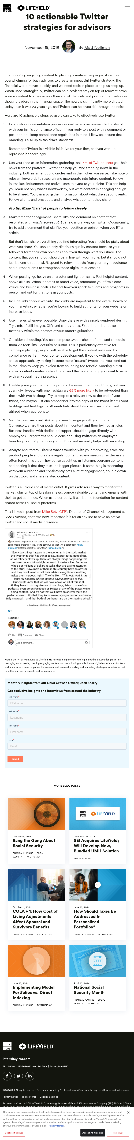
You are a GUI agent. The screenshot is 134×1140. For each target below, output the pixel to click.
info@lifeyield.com (16, 1059)
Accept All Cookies (92, 1132)
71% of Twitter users (97, 163)
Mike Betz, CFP (54, 511)
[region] (67, 1123)
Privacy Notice (10, 1096)
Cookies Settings (49, 1096)
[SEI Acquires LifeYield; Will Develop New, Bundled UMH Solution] (97, 831)
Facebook (7, 1076)
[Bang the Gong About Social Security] (36, 831)
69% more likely (81, 390)
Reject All (118, 1132)
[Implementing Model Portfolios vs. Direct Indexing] (36, 978)
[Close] (128, 1112)
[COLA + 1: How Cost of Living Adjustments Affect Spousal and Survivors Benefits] (36, 904)
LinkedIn (29, 1076)
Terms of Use (29, 1096)
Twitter (18, 1076)
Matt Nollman (97, 47)
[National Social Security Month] (97, 978)
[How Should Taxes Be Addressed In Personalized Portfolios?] (97, 904)
